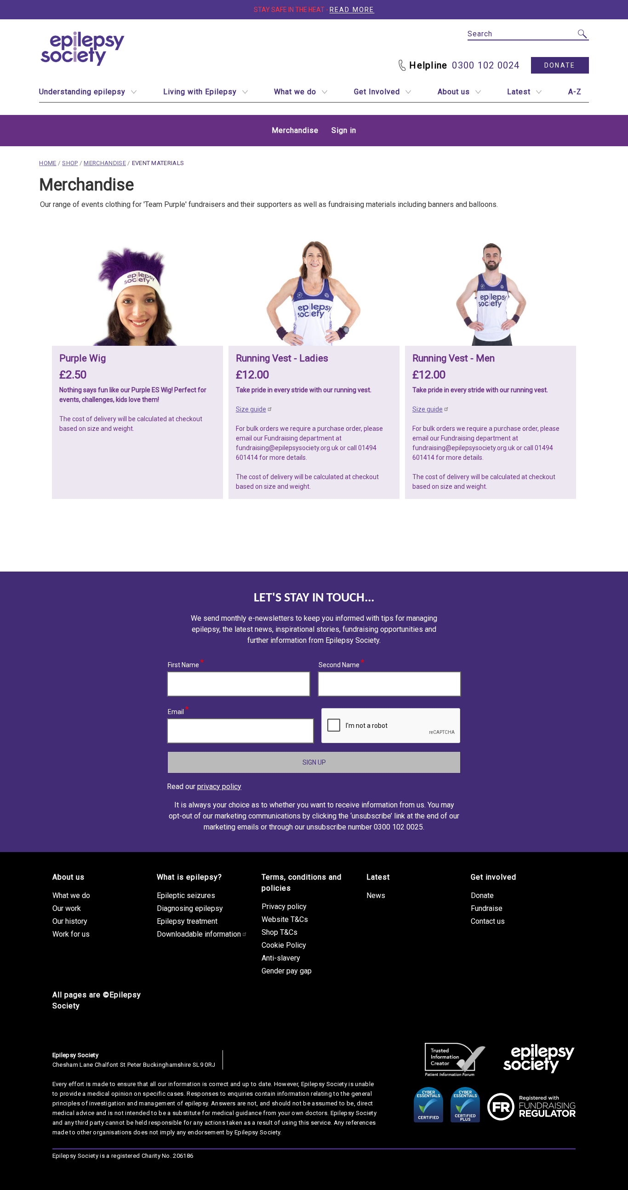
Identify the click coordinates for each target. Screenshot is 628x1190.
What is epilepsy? (189, 877)
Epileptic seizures (186, 895)
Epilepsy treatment (187, 921)
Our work (66, 908)
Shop (70, 163)
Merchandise (295, 130)
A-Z (575, 91)
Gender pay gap (287, 971)
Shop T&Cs (279, 932)
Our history (69, 921)
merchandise (105, 163)
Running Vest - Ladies (282, 358)
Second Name (339, 663)
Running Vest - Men (453, 358)
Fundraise (486, 908)
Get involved (493, 877)
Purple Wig (82, 358)
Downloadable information (199, 934)
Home (47, 163)
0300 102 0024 (486, 65)
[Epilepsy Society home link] (83, 48)
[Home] (539, 1059)
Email (176, 710)
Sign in (343, 130)
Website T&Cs (285, 919)
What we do (295, 91)
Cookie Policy (284, 945)
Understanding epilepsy (82, 91)
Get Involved (377, 91)
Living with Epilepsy (200, 91)
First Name (183, 663)
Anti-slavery (281, 958)
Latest (519, 91)
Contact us (488, 921)
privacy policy (219, 786)
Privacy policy (284, 906)
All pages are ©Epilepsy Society (96, 1000)
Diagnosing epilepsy (190, 908)
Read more (352, 9)
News (375, 895)
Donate (559, 65)
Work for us (71, 934)
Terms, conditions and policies (302, 882)
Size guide (251, 409)
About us (454, 91)
